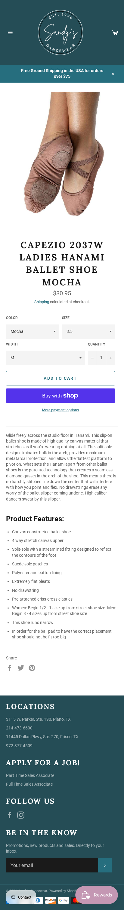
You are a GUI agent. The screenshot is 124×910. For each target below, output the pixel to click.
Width (11, 344)
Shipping (41, 302)
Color (12, 318)
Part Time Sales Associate (30, 775)
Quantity (96, 344)
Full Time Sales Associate (29, 784)
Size (66, 318)
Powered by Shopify (63, 891)
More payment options (60, 410)
